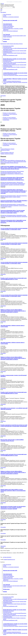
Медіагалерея (6, 39)
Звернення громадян (7, 25)
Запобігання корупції (8, 27)
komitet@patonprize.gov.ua (9, 559)
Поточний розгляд (7, 47)
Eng (1, 9)
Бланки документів (7, 36)
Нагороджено (6, 115)
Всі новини (3, 159)
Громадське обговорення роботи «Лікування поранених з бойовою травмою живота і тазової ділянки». (14, 201)
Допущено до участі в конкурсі (10, 114)
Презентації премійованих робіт (10, 55)
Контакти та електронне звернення (11, 16)
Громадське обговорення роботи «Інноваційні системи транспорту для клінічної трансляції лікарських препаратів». (13, 221)
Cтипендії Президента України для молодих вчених (7, 149)
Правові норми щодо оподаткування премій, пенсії (14, 35)
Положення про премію (8, 45)
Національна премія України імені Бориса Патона (12, 43)
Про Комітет (3, 12)
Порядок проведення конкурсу (10, 74)
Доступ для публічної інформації (10, 30)
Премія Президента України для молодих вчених (14, 58)
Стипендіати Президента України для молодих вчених (15, 75)
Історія (4, 15)
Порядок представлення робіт (10, 20)
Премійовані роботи (7, 51)
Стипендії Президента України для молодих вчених (15, 72)
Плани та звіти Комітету (8, 26)
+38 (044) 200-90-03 (7, 557)
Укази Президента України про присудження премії (14, 50)
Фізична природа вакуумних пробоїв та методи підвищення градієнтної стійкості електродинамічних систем (13, 490)
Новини (5, 41)
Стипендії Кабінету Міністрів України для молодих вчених (7, 153)
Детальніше (3, 95)
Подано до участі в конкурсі (9, 112)
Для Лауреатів (6, 34)
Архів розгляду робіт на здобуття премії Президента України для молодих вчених (14, 63)
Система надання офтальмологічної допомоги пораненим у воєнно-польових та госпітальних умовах (14, 229)
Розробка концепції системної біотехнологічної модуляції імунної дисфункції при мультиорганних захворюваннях (14, 425)
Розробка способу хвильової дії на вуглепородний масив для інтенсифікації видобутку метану (14, 279)
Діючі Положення (7, 14)
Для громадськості (7, 23)
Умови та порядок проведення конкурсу (12, 81)
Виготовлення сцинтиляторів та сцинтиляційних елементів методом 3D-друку (12, 440)
